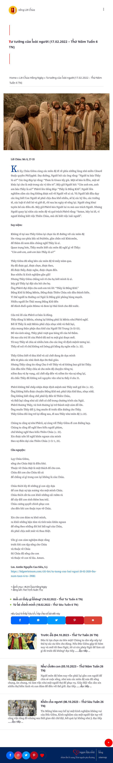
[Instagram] (18, 755)
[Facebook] (20, 620)
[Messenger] (38, 620)
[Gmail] (93, 620)
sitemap (103, 757)
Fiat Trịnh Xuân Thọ (33, 589)
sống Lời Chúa (26, 9)
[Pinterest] (75, 620)
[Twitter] (56, 620)
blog (101, 752)
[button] (109, 743)
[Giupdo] (42, 755)
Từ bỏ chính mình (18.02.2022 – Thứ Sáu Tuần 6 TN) (45, 604)
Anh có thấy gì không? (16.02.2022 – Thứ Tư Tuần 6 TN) (48, 599)
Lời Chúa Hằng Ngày (36, 587)
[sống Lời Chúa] (13, 9)
